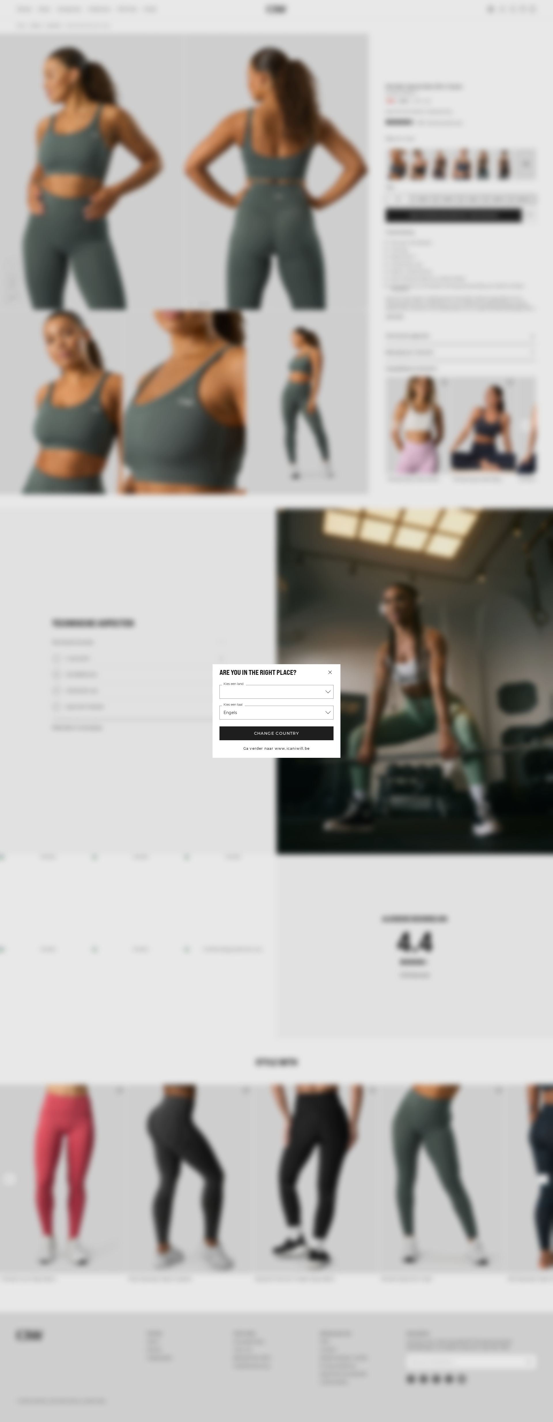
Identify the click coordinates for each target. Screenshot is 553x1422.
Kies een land (233, 684)
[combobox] (276, 692)
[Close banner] (505, 1366)
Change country (276, 733)
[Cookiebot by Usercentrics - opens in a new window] (76, 1410)
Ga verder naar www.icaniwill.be (276, 748)
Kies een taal (233, 705)
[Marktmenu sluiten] (330, 672)
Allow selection (451, 1388)
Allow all (451, 1371)
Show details (339, 1410)
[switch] (204, 1410)
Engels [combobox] (230, 712)
